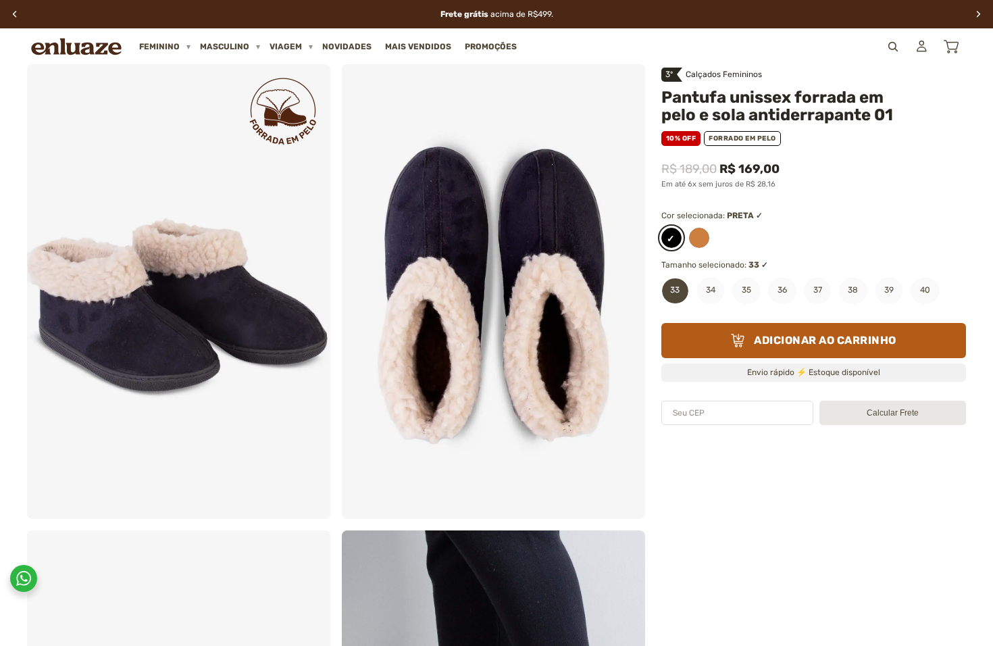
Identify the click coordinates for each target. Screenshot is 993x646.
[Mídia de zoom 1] (178, 291)
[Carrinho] (951, 46)
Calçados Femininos (724, 74)
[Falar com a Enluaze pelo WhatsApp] (23, 578)
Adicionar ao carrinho (825, 340)
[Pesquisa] (893, 46)
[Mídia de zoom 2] (493, 291)
